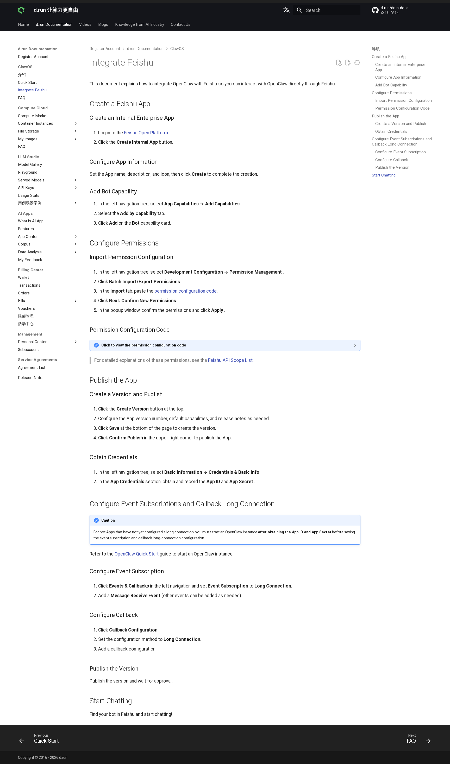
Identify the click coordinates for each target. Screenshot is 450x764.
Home (23, 24)
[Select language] (286, 10)
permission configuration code (185, 291)
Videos (85, 24)
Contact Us (180, 24)
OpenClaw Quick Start (137, 554)
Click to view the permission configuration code (143, 345)
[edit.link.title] (347, 62)
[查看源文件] (338, 62)
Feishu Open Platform (146, 132)
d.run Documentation (54, 24)
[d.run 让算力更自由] (21, 10)
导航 (376, 49)
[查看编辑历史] (356, 62)
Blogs (103, 24)
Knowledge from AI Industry (139, 24)
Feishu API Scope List (230, 360)
